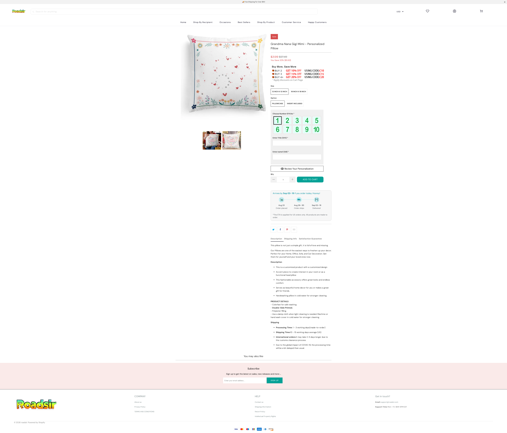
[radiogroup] (297, 125)
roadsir (24, 422)
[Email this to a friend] (294, 230)
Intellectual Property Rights (265, 416)
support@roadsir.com (389, 402)
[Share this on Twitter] (273, 230)
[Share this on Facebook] (280, 230)
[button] (203, 22)
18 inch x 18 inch (298, 91)
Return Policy (260, 411)
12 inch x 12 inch (279, 91)
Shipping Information (263, 407)
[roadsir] (18, 11)
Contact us (259, 402)
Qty (272, 174)
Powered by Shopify (36, 422)
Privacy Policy (139, 407)
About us (138, 402)
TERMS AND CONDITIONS (144, 411)
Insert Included (294, 103)
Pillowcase (277, 103)
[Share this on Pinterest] (287, 230)
